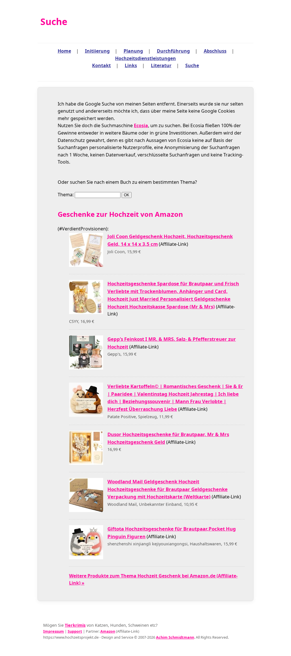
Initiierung (97, 51)
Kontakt (101, 65)
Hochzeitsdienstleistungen (145, 58)
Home (64, 51)
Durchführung (173, 51)
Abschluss (215, 51)
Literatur (161, 65)
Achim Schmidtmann (175, 637)
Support (75, 631)
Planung (133, 51)
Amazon (107, 631)
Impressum (53, 631)
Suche (192, 65)
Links (131, 65)
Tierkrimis (75, 625)
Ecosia (141, 125)
